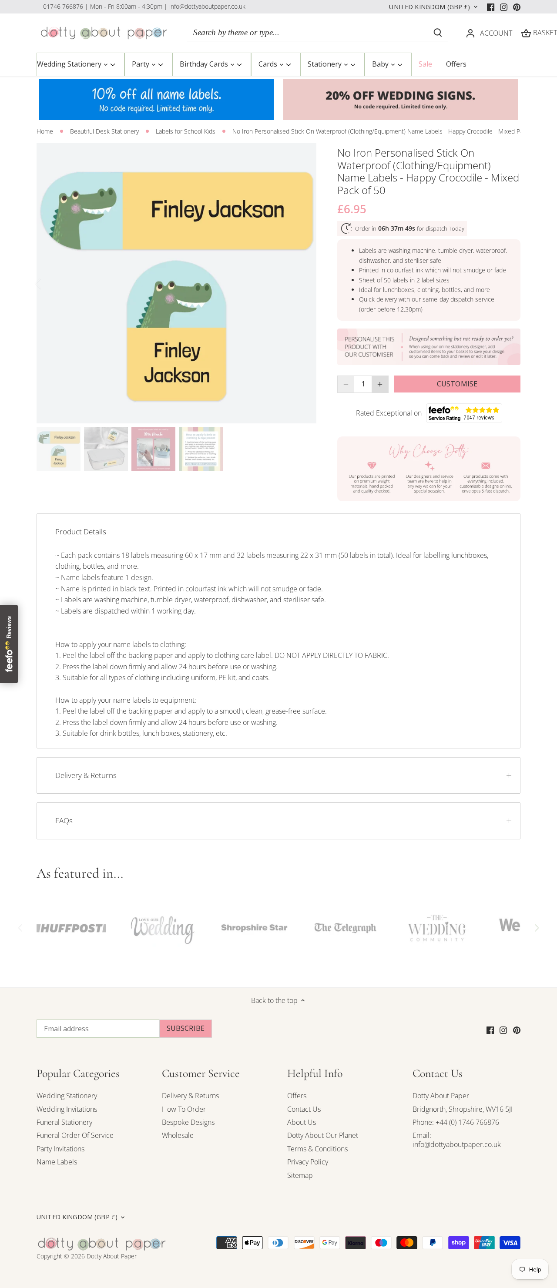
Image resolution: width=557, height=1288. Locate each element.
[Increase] (380, 384)
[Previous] (49, 283)
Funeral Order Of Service (75, 1135)
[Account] (470, 33)
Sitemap (300, 1175)
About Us (301, 1122)
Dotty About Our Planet (322, 1135)
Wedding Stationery (67, 1095)
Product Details (80, 532)
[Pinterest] (516, 6)
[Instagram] (503, 6)
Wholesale (178, 1135)
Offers (296, 1095)
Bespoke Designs (188, 1122)
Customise (457, 384)
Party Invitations (60, 1149)
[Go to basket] (526, 33)
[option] (177, 283)
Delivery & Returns (86, 775)
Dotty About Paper (441, 1095)
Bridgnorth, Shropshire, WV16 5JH (464, 1109)
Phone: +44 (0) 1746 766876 (456, 1122)
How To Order (184, 1109)
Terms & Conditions (317, 1149)
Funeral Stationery (64, 1122)
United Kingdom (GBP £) (429, 7)
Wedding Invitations (67, 1109)
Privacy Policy (307, 1162)
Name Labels (57, 1162)
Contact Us (304, 1109)
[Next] (303, 283)
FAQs (64, 820)
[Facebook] (490, 6)
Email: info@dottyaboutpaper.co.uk (457, 1139)
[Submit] (438, 32)
